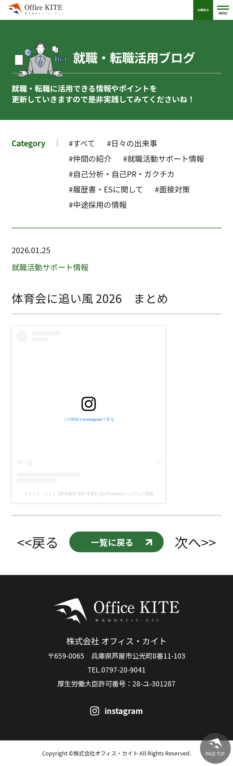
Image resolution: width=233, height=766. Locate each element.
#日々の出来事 (132, 143)
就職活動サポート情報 (50, 267)
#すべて (82, 143)
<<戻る (38, 542)
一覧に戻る (112, 542)
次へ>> (195, 542)
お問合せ (203, 10)
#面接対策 (172, 189)
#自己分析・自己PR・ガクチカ (122, 173)
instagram (124, 710)
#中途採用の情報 (98, 204)
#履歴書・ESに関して (106, 189)
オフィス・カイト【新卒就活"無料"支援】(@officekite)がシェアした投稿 (88, 493)
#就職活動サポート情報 (163, 158)
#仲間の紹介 (90, 158)
